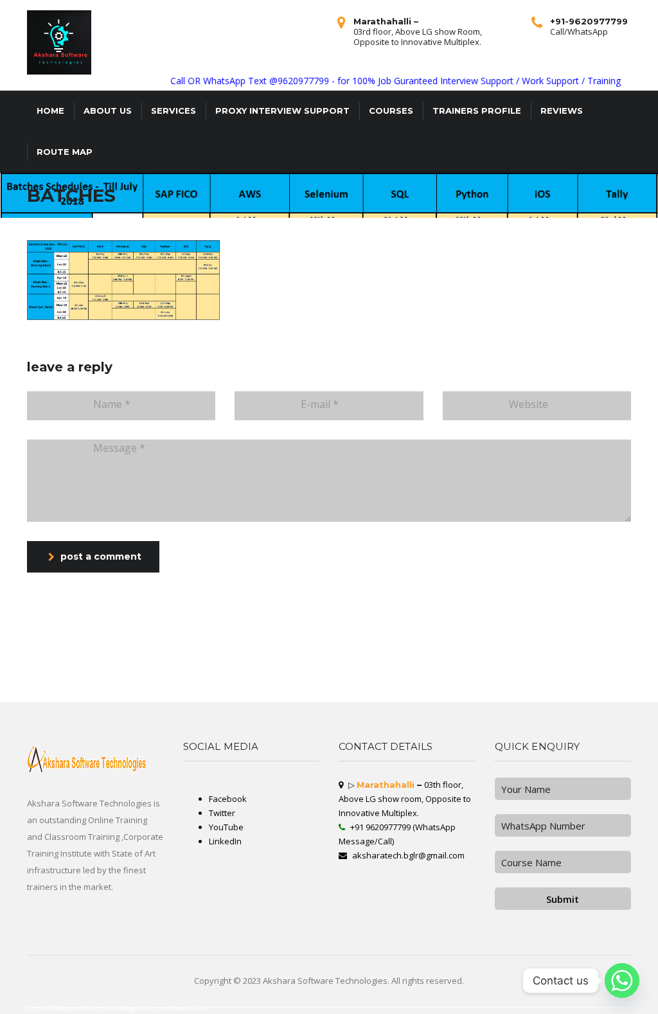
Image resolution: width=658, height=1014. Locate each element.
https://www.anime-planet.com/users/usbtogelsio (317, 671)
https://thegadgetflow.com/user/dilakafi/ (437, 671)
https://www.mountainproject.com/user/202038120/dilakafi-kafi (364, 651)
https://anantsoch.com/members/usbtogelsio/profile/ (184, 656)
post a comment (100, 556)
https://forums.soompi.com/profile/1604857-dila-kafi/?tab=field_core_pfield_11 (438, 661)
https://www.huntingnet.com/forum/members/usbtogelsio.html (420, 681)
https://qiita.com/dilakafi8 (193, 681)
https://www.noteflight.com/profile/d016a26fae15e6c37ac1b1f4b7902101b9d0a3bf (41, 676)
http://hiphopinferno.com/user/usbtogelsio (213, 653)
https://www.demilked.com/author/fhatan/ (514, 684)
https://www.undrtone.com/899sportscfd (19, 666)
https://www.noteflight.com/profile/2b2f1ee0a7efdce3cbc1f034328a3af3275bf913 (40, 651)
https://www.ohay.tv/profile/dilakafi (615, 676)
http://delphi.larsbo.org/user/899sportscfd (287, 684)
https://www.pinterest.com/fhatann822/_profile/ (182, 661)
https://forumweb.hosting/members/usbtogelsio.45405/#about (182, 684)
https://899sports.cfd (59, 1008)
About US (108, 110)
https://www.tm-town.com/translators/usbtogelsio (250, 669)
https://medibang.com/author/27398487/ (537, 658)
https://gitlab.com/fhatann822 (505, 648)
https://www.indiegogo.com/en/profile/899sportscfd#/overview (405, 687)
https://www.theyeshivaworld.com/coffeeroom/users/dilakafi (29, 674)
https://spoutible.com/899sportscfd (326, 661)
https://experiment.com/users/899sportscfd (380, 658)
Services (173, 110)
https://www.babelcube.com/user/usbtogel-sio (218, 687)
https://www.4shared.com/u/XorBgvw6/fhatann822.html (559, 674)
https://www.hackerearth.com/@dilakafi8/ (312, 651)
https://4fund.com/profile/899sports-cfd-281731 (124, 697)
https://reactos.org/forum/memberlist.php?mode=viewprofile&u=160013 (373, 676)
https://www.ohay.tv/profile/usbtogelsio (338, 666)
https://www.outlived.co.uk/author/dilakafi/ (292, 656)
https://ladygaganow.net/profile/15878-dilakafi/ (598, 692)
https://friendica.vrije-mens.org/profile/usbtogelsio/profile (561, 679)
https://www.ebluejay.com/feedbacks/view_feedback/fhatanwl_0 (340, 674)
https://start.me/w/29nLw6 (416, 674)
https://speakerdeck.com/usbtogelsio (621, 658)
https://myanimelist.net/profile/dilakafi (502, 689)
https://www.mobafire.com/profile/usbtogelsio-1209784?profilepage (67, 697)
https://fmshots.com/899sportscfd (337, 697)
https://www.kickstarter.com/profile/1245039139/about (206, 697)
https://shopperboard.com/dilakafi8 (276, 676)
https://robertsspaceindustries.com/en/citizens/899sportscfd (74, 684)
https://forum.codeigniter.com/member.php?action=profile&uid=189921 (335, 699)
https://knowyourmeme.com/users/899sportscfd (493, 687)
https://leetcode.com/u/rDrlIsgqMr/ (16, 679)
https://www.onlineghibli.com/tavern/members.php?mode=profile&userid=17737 (605, 697)
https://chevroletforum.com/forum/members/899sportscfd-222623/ (563, 646)
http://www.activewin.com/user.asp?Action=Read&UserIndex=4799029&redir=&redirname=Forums (47, 664)
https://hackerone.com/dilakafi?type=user (606, 674)
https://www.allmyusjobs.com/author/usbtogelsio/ (540, 687)
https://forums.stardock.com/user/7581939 (302, 681)
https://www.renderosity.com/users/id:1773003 (580, 658)
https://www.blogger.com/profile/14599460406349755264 (87, 674)
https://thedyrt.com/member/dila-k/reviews (544, 653)
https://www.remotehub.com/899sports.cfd (261, 681)
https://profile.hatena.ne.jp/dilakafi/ (19, 661)
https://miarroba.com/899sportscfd (453, 687)
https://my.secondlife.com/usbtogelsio (521, 699)
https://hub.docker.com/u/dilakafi (173, 694)
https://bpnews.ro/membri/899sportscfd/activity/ (248, 648)
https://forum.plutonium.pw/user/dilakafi (336, 669)
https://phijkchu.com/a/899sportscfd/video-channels (364, 692)
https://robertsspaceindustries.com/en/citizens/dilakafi (196, 671)
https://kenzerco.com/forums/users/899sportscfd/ (452, 674)
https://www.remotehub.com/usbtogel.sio (177, 687)
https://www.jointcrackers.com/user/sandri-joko (608, 671)
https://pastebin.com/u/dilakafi (180, 689)
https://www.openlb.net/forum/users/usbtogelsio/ (613, 679)
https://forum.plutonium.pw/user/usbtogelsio (532, 661)
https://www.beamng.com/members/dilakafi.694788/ (314, 687)
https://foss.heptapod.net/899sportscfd (596, 699)
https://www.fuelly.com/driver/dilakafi (99, 656)
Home (50, 110)
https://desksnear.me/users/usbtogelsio (448, 697)
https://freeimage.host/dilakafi (320, 694)
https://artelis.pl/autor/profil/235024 (254, 658)
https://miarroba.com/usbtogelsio (136, 646)
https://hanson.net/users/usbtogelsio (112, 664)
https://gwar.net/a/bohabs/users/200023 (130, 653)
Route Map (65, 152)
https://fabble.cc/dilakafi (56, 692)
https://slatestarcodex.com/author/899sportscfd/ (297, 653)
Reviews (561, 110)
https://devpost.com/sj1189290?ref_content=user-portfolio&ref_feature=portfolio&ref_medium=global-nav (290, 646)
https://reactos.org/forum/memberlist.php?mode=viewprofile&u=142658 (256, 651)
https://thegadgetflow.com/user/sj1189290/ (375, 684)
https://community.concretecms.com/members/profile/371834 (462, 646)
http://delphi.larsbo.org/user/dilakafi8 (470, 653)
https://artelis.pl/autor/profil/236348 (440, 679)
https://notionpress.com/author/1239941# (242, 671)
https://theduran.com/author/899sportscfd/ (577, 689)
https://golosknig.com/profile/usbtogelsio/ (90, 653)
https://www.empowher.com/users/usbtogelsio (516, 671)
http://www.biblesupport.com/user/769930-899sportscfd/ (83, 681)
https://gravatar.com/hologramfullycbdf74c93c (171, 699)
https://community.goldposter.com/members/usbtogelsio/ (504, 674)
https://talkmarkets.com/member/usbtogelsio (22, 692)
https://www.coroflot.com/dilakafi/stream (430, 699)
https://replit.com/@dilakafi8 (278, 671)
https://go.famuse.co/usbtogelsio (164, 648)
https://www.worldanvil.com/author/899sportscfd (588, 669)
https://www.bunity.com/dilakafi (255, 656)
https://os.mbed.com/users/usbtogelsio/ (172, 646)
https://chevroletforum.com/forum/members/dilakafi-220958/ (387, 656)
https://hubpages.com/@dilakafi (548, 669)
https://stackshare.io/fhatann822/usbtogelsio (236, 676)
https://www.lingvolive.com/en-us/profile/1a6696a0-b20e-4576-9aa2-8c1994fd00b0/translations (249, 692)
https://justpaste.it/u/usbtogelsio (493, 661)
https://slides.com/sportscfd (584, 676)
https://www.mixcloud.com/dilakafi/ (223, 681)
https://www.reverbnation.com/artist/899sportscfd (264, 687)
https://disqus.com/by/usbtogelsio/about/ (635, 699)
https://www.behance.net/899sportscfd (61, 689)
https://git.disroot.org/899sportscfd (197, 676)
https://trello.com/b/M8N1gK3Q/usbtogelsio (174, 666)
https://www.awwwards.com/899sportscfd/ (369, 664)
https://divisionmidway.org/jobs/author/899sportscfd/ (155, 669)
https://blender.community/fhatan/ (370, 697)
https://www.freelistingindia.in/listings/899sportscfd (99, 661)
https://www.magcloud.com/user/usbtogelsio (362, 671)
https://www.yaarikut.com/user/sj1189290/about (214, 646)
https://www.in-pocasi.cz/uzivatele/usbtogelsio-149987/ (222, 666)
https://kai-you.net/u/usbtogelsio (249, 697)
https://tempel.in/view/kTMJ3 (258, 661)
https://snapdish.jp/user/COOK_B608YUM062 (586, 687)
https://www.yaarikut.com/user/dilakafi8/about (23, 684)
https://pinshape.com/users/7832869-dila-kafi (104, 651)
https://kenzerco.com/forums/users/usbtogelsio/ (439, 656)
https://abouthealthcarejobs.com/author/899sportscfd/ (628, 681)
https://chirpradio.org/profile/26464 (56, 661)
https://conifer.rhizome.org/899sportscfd (89, 694)
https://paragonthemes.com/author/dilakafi (202, 648)
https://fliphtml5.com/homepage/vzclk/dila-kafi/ (606, 666)
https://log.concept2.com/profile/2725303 (541, 648)
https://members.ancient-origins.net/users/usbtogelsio (476, 699)
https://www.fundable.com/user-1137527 (49, 653)
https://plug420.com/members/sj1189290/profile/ (127, 684)
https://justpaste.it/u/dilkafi (337, 681)
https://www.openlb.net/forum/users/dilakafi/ (566, 664)
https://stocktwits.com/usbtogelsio (387, 674)
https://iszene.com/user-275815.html (62, 648)
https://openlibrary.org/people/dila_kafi (127, 699)
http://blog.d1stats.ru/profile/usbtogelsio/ (138, 656)
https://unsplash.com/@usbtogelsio (338, 653)
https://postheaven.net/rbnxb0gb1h (123, 671)
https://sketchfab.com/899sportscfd (539, 689)
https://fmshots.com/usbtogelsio (84, 692)
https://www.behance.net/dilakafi (16, 697)
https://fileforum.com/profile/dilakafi (558, 699)
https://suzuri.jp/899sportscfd (224, 656)
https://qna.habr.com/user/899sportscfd (19, 687)
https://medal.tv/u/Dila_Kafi (156, 671)
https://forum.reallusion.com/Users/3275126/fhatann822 (371, 661)
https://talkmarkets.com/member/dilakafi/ (582, 648)
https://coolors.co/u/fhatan (13, 658)
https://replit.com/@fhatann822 (406, 692)
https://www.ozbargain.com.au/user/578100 (360, 679)
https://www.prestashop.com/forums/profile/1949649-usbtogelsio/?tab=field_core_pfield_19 (83, 666)
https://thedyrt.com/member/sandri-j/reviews (538, 651)
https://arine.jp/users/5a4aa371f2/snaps (408, 697)
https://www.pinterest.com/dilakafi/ (266, 666)
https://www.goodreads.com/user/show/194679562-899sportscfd (512, 681)
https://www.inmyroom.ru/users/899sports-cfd (335, 656)
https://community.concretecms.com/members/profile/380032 (30, 669)
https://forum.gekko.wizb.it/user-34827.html (67, 646)
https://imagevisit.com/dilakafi (465, 681)
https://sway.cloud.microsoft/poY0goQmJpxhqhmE (447, 692)
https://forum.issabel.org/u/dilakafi (301, 666)
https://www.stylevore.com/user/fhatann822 (488, 697)
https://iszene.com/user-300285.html (480, 656)
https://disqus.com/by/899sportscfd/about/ (59, 656)
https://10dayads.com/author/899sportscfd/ (171, 653)
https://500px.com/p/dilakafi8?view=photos (212, 694)
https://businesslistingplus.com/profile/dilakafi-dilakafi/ (27, 681)
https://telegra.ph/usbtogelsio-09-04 (620, 694)
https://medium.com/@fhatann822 (527, 692)
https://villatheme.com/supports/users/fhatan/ (331, 684)
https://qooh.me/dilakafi (140, 666)
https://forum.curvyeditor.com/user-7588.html (424, 666)
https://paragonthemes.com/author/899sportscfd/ (379, 653)
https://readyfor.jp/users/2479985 (400, 671)
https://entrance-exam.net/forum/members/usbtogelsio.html (594, 653)
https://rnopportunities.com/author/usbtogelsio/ (104, 689)
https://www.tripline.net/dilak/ (205, 651)
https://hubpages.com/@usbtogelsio (626, 687)
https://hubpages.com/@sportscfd (506, 653)
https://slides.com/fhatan (297, 674)
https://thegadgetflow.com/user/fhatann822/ (460, 669)
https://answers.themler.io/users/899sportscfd (22, 648)
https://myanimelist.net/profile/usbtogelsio (229, 679)
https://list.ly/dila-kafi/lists (140, 651)
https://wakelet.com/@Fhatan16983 (214, 689)
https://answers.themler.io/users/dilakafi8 (448, 651)
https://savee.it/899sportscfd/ (14, 653)
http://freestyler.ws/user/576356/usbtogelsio (93, 687)
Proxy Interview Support (282, 110)
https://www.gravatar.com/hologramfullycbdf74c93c (507, 669)
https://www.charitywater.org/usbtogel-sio (452, 658)
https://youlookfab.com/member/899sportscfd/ (204, 669)
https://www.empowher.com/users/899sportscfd (139, 679)
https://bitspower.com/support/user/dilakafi (380, 666)
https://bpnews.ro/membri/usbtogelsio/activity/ (185, 679)
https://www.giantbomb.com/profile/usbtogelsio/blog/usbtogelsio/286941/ (495, 679)
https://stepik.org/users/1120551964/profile (316, 679)
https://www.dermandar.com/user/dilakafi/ (401, 679)
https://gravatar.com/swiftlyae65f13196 (254, 653)
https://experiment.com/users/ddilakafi (391, 699)
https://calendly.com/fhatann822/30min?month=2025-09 (537, 697)
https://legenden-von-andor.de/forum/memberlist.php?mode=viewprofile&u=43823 (602, 651)
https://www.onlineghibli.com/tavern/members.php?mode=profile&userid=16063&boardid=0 (535, 666)
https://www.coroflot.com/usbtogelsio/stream (468, 666)
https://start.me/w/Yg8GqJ (347, 694)
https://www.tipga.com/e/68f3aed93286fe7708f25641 (78, 671)
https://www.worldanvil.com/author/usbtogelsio (336, 658)
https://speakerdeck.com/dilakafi (548, 656)
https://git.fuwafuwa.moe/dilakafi (470, 664)
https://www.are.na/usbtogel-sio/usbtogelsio (616, 646)
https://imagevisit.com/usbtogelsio (357, 687)
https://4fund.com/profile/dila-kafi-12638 (318, 692)
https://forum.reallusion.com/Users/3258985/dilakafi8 (273, 699)
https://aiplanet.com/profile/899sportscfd (136, 687)
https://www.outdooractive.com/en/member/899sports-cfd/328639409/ (94, 669)
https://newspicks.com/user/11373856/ (491, 692)
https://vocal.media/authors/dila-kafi (129, 681)
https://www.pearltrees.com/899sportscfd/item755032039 (515, 664)
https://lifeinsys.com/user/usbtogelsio (291, 661)
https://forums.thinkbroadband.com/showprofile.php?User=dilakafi (519, 694)
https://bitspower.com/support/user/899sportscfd (133, 694)
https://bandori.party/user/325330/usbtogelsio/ (427, 653)
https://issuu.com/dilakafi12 (39, 658)
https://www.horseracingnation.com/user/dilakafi (178, 692)
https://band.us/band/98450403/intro (379, 694)
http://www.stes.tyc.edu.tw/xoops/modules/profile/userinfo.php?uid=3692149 (448, 676)
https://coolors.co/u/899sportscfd (132, 648)
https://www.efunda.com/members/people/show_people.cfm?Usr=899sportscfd (38, 699)
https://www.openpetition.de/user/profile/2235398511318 (572, 681)
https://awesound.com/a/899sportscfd (171, 651)
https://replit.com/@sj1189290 (104, 646)
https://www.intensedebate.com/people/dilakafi (422, 694)
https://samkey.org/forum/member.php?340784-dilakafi (563, 684)
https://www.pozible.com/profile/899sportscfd (55, 679)
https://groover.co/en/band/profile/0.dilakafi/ (494, 658)
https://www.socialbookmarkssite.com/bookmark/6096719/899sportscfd (34, 694)
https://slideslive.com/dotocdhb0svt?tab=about (23, 646)
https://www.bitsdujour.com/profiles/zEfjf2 (466, 694)
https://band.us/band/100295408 (55, 687)
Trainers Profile (476, 110)
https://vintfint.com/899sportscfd (164, 681)
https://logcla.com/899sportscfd (163, 697)
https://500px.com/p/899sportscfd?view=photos (562, 671)
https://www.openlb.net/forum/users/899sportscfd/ (577, 694)
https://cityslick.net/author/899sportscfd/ (370, 681)
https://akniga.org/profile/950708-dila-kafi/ (263, 674)
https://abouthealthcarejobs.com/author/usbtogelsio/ (25, 671)
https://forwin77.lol (178, 1008)
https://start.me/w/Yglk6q (278, 697)
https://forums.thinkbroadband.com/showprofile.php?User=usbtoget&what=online (397, 669)
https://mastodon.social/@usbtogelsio (146, 689)
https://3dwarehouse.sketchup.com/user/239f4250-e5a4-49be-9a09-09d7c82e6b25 (94, 658)
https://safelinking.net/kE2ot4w (613, 689)
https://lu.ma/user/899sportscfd (305, 697)
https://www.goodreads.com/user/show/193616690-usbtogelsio (211, 674)
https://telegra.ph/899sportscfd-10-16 (97, 679)
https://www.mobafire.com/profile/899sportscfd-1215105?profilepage (270, 694)
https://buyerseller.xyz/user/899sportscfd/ (507, 676)
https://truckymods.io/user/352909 (515, 656)
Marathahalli (385, 784)
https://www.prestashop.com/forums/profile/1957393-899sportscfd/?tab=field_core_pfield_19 (387, 646)
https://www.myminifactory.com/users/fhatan (315, 676)
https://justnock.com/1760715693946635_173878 (469, 684)
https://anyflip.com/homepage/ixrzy (98, 648)
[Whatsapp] (622, 980)
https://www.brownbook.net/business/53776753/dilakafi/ (127, 692)
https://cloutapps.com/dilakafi (416, 658)
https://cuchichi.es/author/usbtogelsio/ (475, 671)
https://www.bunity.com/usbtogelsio (162, 676)
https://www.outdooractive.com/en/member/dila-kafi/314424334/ (148, 674)
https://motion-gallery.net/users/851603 (293, 658)
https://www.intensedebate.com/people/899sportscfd (220, 699)
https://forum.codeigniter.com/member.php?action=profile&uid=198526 (601, 656)
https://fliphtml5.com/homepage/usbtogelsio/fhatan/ (240, 684)
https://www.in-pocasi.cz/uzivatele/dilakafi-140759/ (616, 684)
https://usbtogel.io (119, 1008)
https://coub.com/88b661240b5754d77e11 (21, 689)
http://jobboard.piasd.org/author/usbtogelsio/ (158, 658)
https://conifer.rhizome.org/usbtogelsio (225, 661)
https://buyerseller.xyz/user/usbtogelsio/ (19, 656)
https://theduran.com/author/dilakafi (250, 689)
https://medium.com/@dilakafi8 (412, 651)
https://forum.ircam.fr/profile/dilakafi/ (512, 646)
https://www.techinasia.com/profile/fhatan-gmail (420, 684)
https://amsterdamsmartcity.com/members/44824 (492, 651)
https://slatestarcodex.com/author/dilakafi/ (295, 669)
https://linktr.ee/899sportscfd (559, 692)
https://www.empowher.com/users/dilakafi (575, 661)
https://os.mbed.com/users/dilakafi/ (141, 661)
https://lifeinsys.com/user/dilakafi (604, 664)
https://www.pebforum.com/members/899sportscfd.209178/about (421, 664)
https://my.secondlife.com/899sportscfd (615, 661)
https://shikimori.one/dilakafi (92, 699)
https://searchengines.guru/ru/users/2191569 (549, 676)
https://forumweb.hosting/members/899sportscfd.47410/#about (114, 676)
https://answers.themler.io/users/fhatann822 (272, 679)
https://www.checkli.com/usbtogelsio (147, 664)
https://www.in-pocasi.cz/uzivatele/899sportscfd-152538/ (208, 658)
